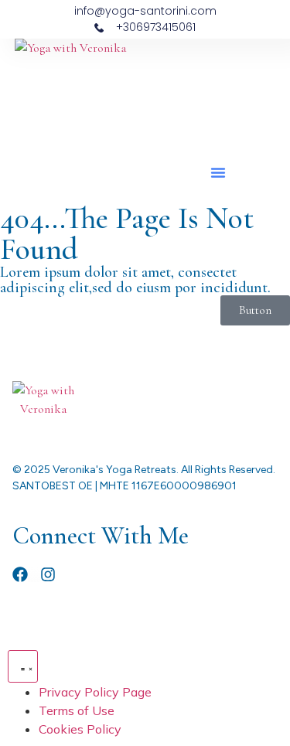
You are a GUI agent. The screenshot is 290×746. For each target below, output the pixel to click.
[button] (218, 172)
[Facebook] (20, 574)
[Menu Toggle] (23, 666)
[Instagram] (48, 574)
